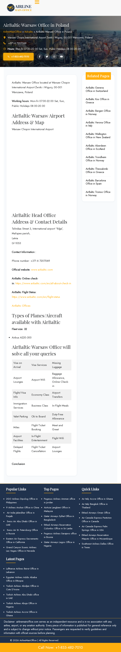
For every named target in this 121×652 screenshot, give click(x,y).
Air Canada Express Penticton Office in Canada (97, 519)
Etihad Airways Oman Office (96, 512)
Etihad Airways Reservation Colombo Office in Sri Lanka (58, 526)
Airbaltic (28, 32)
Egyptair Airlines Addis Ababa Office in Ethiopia (21, 579)
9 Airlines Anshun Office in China (22, 507)
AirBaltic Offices (21, 306)
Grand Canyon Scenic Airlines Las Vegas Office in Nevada (21, 549)
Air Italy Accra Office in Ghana (97, 499)
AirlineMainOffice (12, 32)
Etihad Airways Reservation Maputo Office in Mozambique (97, 536)
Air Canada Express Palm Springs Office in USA (94, 528)
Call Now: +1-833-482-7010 (60, 647)
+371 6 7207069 (17, 43)
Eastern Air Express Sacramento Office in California (22, 540)
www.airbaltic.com (42, 269)
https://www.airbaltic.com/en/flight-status (36, 297)
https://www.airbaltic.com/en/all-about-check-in (43, 283)
